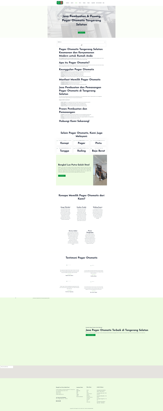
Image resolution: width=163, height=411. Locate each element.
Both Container (98, 2)
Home (78, 30)
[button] (69, 2)
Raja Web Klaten (90, 408)
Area (103, 2)
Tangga (84, 2)
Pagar (76, 2)
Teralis (88, 2)
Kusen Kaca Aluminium (79, 396)
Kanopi (72, 2)
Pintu (80, 2)
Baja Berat (93, 2)
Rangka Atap (78, 390)
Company (67, 2)
